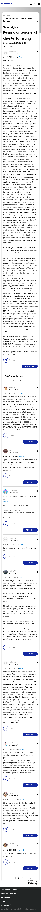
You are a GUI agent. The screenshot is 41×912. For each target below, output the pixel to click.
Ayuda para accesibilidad (11, 890)
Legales (4, 901)
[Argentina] (6, 3)
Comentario (29, 366)
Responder (30, 442)
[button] (34, 52)
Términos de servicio (9, 893)
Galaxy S (21, 57)
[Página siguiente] (24, 381)
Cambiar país (6, 905)
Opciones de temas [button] (34, 21)
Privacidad (5, 897)
